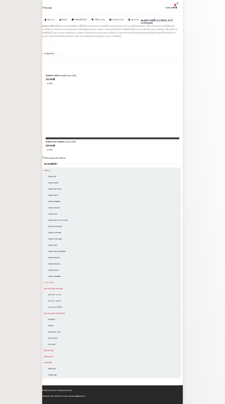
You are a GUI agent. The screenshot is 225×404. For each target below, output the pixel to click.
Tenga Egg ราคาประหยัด (58, 220)
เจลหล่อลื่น (48, 362)
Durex (50, 325)
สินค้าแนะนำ (49, 356)
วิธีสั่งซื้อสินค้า (80, 19)
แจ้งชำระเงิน (118, 19)
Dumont (51, 319)
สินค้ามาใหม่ (49, 350)
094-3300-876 (56, 396)
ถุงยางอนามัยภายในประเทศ (54, 313)
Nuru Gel (52, 368)
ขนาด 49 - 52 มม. (54, 294)
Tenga (47, 170)
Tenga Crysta (54, 207)
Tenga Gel (52, 375)
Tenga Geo (52, 245)
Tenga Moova (54, 257)
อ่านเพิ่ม (49, 83)
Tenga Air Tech (54, 189)
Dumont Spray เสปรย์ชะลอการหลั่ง (61, 75)
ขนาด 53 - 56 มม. (54, 301)
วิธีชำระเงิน (99, 19)
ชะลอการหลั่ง (49, 282)
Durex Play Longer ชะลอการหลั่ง (61, 141)
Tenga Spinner (54, 276)
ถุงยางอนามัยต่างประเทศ (53, 288)
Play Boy (52, 344)
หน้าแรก (51, 19)
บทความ (134, 19)
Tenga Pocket (54, 264)
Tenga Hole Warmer (57, 251)
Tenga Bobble (54, 201)
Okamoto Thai (54, 332)
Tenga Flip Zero (55, 239)
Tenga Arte (53, 195)
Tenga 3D (52, 176)
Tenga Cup (52, 214)
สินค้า (65, 19)
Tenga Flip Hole (55, 226)
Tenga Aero (53, 182)
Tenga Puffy (53, 270)
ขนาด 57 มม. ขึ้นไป (55, 307)
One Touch (53, 338)
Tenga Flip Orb (54, 232)
